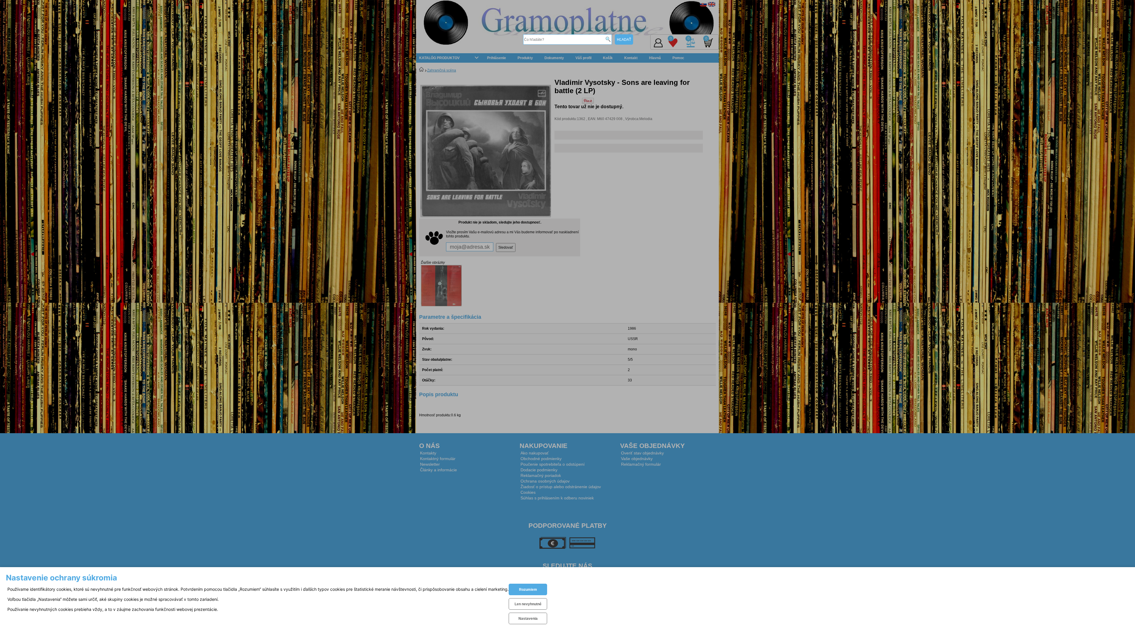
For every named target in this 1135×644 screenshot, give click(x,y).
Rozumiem (528, 590)
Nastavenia (528, 619)
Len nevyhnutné (528, 604)
